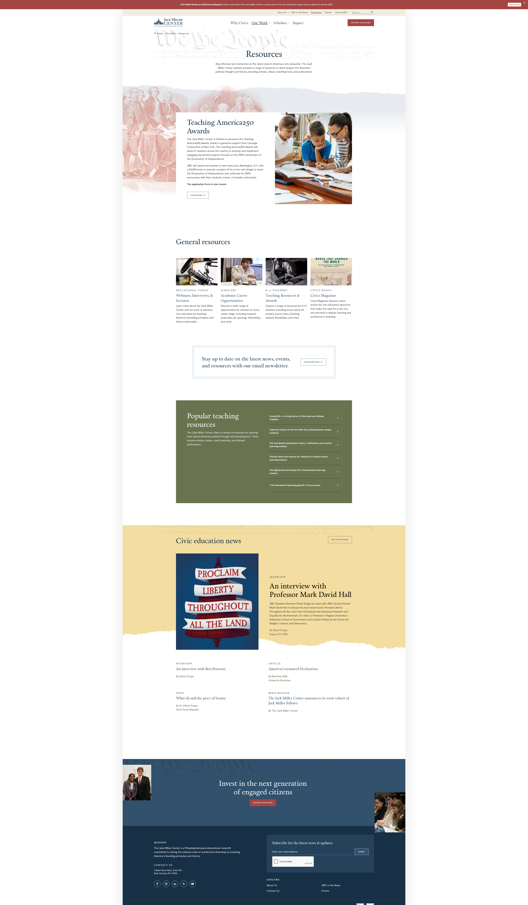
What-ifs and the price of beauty (201, 697)
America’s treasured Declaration (293, 668)
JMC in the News (330, 885)
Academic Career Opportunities (234, 298)
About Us (272, 885)
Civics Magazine (323, 295)
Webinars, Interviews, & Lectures (194, 298)
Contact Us (273, 890)
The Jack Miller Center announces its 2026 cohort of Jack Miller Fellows (308, 700)
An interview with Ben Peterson (201, 668)
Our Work (171, 33)
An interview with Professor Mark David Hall (310, 590)
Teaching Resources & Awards (283, 298)
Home (160, 33)
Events (325, 890)
